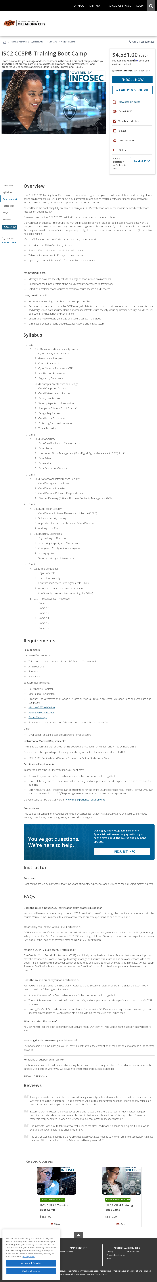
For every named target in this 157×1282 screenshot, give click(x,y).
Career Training (66, 1251)
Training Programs (18, 41)
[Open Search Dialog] (151, 5)
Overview (8, 185)
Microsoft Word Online (42, 707)
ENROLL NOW (132, 79)
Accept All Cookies (31, 1263)
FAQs (5, 212)
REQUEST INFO (141, 160)
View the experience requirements (85, 799)
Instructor (8, 205)
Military (110, 1251)
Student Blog (133, 1251)
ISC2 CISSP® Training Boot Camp (54, 1207)
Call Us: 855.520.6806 (141, 41)
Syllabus (7, 192)
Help (109, 1258)
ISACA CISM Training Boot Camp (119, 1207)
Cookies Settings (31, 1271)
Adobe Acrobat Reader (41, 712)
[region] (31, 1254)
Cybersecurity (37, 41)
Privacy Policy (101, 1274)
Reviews (7, 219)
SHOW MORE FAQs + (35, 1076)
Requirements (10, 199)
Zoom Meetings (38, 717)
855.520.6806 (9, 242)
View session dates (129, 101)
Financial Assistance (116, 1255)
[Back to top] (78, 1247)
